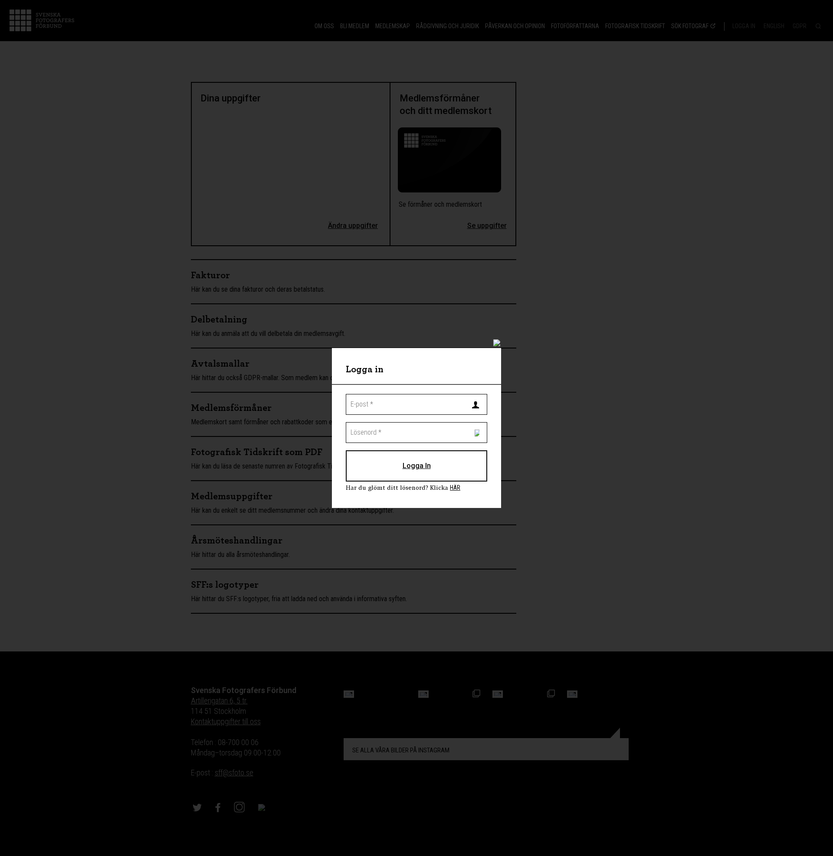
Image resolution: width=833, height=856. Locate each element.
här (455, 487)
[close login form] (501, 346)
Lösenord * (361, 426)
